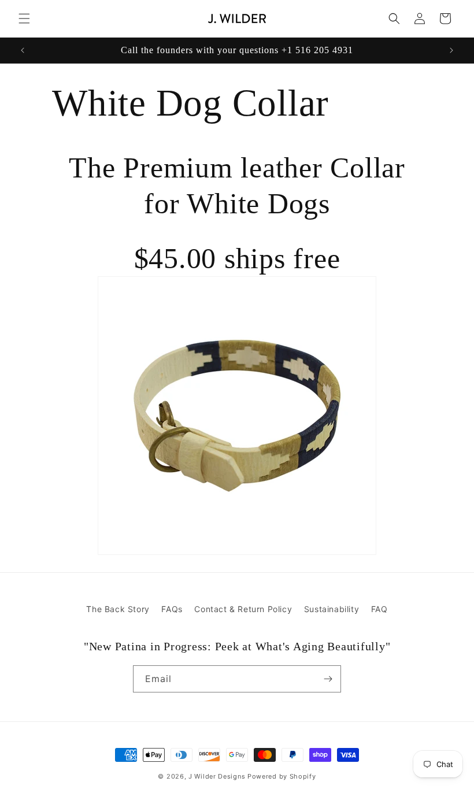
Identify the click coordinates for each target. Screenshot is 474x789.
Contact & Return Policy (243, 609)
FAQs (171, 609)
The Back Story (117, 609)
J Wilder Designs (217, 776)
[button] (24, 18)
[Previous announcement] (22, 50)
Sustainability (331, 609)
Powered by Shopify (281, 776)
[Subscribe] (327, 678)
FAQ (379, 609)
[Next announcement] (451, 50)
